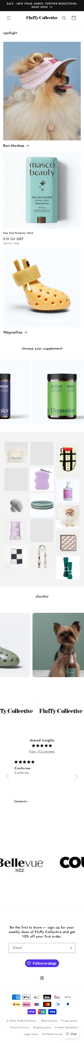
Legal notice (31, 1034)
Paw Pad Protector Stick (18, 233)
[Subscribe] (70, 948)
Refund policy (49, 1020)
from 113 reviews (42, 751)
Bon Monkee (14, 145)
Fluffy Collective (26, 1020)
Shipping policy (42, 1027)
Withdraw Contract (53, 1034)
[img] (42, 746)
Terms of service (19, 1027)
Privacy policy (69, 1020)
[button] (8, 18)
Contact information (66, 1027)
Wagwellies (13, 332)
